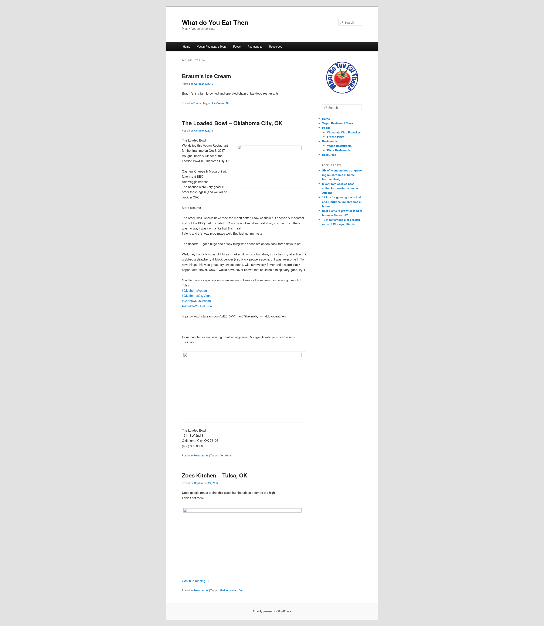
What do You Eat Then (215, 22)
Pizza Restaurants (339, 150)
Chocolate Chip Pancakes (344, 132)
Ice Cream (218, 103)
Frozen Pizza (335, 137)
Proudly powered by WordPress (272, 611)
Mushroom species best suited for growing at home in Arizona (341, 188)
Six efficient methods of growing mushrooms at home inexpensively (342, 174)
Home (186, 46)
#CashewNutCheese (196, 300)
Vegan (228, 455)
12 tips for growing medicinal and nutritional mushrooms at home (341, 201)
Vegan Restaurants (339, 146)
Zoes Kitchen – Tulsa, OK (214, 475)
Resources (275, 46)
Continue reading (195, 580)
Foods (237, 46)
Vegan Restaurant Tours (212, 46)
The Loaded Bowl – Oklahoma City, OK (232, 123)
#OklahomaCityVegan (197, 295)
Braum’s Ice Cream (206, 76)
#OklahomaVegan (194, 290)
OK (228, 103)
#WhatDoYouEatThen (197, 306)
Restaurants (255, 46)
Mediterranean (228, 590)
